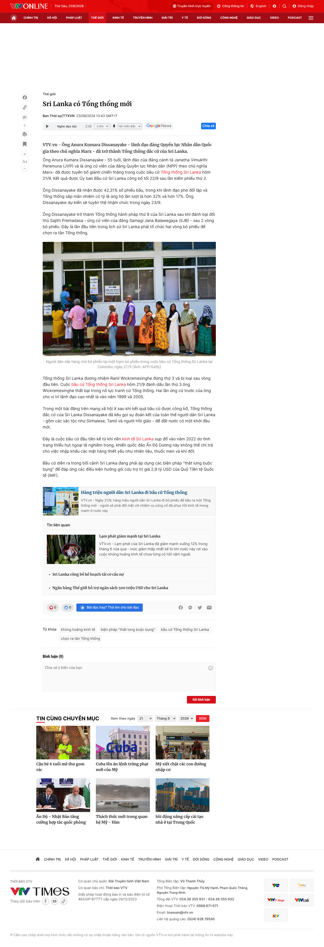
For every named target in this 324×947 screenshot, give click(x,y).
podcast (295, 17)
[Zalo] (190, 607)
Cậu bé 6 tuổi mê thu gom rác (60, 767)
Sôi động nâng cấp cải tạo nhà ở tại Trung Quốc (180, 819)
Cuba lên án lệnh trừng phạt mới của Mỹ (122, 767)
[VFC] (276, 885)
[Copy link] (24, 107)
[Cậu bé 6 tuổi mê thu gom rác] (63, 742)
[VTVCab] (302, 900)
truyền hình (142, 17)
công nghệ (229, 17)
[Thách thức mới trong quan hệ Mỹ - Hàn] (123, 795)
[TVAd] (302, 885)
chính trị (30, 17)
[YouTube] (54, 901)
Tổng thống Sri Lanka (181, 172)
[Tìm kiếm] (285, 6)
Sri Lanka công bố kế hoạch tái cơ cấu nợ (88, 574)
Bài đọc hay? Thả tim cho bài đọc (113, 607)
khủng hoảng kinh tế (78, 629)
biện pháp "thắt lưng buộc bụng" (128, 629)
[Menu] (311, 18)
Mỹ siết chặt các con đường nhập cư (181, 767)
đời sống (204, 17)
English (261, 6)
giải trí (167, 17)
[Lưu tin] (24, 144)
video (274, 17)
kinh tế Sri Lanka (138, 439)
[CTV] (276, 900)
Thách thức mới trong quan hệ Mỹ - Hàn (122, 819)
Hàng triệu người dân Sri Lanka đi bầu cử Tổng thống (134, 492)
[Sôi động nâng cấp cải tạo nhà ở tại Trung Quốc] (182, 795)
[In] (24, 134)
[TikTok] (63, 901)
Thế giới (97, 17)
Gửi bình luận (201, 700)
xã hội (52, 17)
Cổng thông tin (233, 6)
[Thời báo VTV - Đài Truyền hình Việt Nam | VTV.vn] (29, 6)
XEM (202, 719)
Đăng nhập (306, 6)
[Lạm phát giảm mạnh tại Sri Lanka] (71, 549)
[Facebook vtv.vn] (276, 6)
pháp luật (74, 17)
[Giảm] (24, 168)
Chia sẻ (208, 126)
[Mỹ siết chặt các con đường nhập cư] (182, 742)
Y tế (185, 17)
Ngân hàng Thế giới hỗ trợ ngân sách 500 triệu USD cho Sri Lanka (110, 588)
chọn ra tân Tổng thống (80, 638)
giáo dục (254, 17)
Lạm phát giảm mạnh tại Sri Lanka (129, 536)
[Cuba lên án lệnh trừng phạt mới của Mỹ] (123, 742)
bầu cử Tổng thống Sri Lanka (98, 384)
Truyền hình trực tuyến (194, 6)
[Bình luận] (24, 117)
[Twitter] (200, 607)
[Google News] (159, 126)
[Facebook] (24, 97)
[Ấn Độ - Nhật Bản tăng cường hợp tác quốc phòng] (63, 795)
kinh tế (118, 17)
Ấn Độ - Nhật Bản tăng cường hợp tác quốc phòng (61, 819)
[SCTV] (276, 915)
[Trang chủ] (13, 17)
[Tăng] (24, 154)
